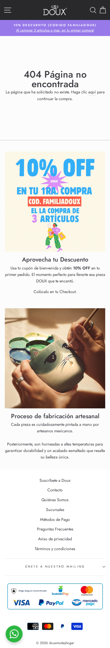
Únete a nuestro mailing (55, 566)
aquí (92, 92)
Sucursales (55, 509)
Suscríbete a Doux (55, 480)
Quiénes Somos (55, 500)
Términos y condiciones (55, 549)
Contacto (55, 490)
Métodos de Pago (55, 519)
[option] (55, 28)
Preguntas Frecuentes (55, 529)
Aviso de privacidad (55, 539)
